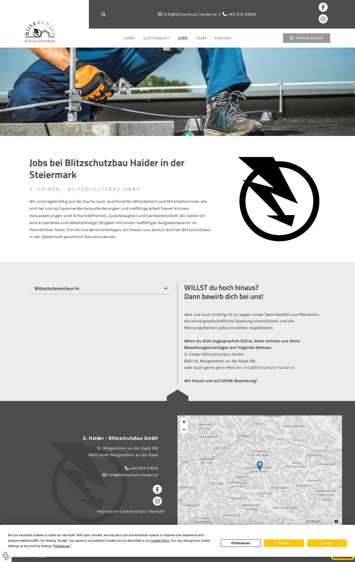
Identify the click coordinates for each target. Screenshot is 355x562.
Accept (327, 543)
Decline (284, 543)
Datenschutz (134, 511)
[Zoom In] (184, 422)
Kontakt (223, 38)
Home (129, 38)
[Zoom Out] (184, 430)
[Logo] (55, 31)
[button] (306, 38)
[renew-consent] (6, 556)
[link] (156, 38)
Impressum (108, 511)
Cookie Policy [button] (159, 541)
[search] (103, 14)
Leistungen (155, 38)
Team (201, 38)
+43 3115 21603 (144, 468)
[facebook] (323, 7)
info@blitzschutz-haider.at (268, 367)
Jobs (183, 38)
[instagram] (323, 18)
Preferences (240, 543)
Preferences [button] (62, 546)
